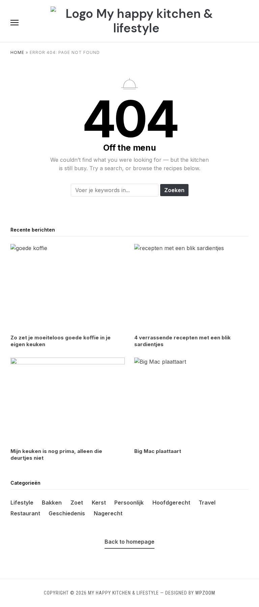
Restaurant (25, 513)
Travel (207, 502)
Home (17, 52)
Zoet (76, 502)
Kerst (99, 502)
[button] (14, 22)
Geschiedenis (67, 513)
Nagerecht (108, 513)
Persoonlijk (129, 502)
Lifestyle (21, 502)
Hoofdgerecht (171, 502)
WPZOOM (205, 593)
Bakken (52, 502)
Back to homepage (129, 541)
